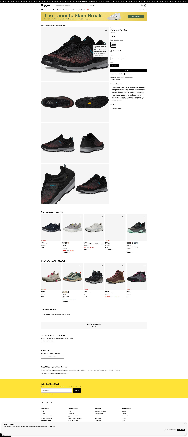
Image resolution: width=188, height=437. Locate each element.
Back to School (81, 10)
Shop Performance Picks (105, 1)
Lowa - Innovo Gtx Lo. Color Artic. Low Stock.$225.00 (51, 231)
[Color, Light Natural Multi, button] (68, 243)
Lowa (64, 25)
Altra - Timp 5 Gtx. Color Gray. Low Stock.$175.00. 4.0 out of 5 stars (115, 232)
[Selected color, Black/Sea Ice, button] (128, 243)
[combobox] (71, 5)
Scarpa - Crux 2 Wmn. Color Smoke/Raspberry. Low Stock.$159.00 (137, 280)
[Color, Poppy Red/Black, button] (130, 243)
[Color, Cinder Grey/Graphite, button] (135, 243)
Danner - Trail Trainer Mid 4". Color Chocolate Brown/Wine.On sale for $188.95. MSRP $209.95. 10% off (115, 280)
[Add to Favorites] (59, 216)
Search (92, 5)
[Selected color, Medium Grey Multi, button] (63, 243)
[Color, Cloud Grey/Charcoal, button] (132, 243)
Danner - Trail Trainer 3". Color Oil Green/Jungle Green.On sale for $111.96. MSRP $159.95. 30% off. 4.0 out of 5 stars (72, 282)
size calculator (102, 51)
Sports (72, 10)
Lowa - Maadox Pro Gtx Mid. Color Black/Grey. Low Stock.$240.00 (94, 280)
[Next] (147, 276)
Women (43, 10)
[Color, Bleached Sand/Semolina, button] (66, 292)
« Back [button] (42, 25)
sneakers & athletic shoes (55, 25)
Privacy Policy (51, 426)
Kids (54, 10)
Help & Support (143, 10)
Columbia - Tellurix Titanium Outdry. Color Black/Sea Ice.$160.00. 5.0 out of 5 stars (137, 233)
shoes (46, 25)
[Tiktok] (47, 402)
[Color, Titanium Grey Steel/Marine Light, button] (137, 243)
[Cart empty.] (145, 5)
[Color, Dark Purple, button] (66, 243)
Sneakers (65, 10)
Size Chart (113, 105)
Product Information (116, 84)
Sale (88, 10)
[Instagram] (42, 402)
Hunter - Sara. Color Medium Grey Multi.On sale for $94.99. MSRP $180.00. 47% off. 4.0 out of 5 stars (72, 233)
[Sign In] (141, 5)
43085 (118, 79)
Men (49, 10)
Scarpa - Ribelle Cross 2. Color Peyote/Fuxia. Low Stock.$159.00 (51, 280)
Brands (59, 10)
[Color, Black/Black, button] (68, 292)
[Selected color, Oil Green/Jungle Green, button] (63, 292)
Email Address (46, 390)
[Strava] (51, 402)
